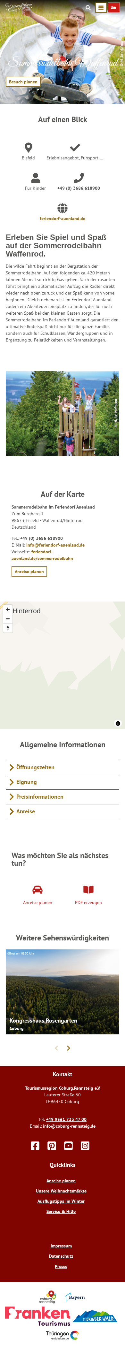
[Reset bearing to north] (8, 628)
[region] (62, 665)
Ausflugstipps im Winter (61, 1201)
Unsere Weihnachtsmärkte (61, 1191)
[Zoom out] (8, 618)
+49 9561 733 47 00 (66, 1119)
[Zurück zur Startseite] (19, 10)
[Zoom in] (8, 609)
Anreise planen (61, 1181)
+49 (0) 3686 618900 (78, 188)
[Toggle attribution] (118, 723)
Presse (61, 1266)
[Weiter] (68, 1048)
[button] (114, 8)
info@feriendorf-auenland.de (55, 545)
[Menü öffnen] (101, 8)
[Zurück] (56, 1048)
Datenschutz (61, 1256)
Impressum (61, 1246)
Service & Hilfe (61, 1211)
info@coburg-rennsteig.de (69, 1126)
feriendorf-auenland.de (62, 218)
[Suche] (88, 8)
